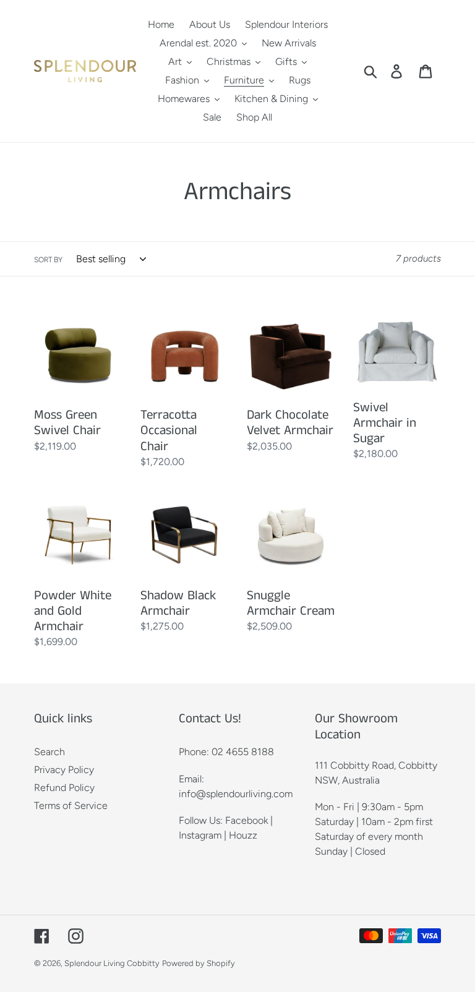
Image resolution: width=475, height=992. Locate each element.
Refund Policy (64, 787)
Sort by (48, 259)
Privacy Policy (64, 770)
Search (49, 752)
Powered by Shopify (198, 963)
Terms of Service (71, 805)
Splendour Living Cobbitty (112, 963)
